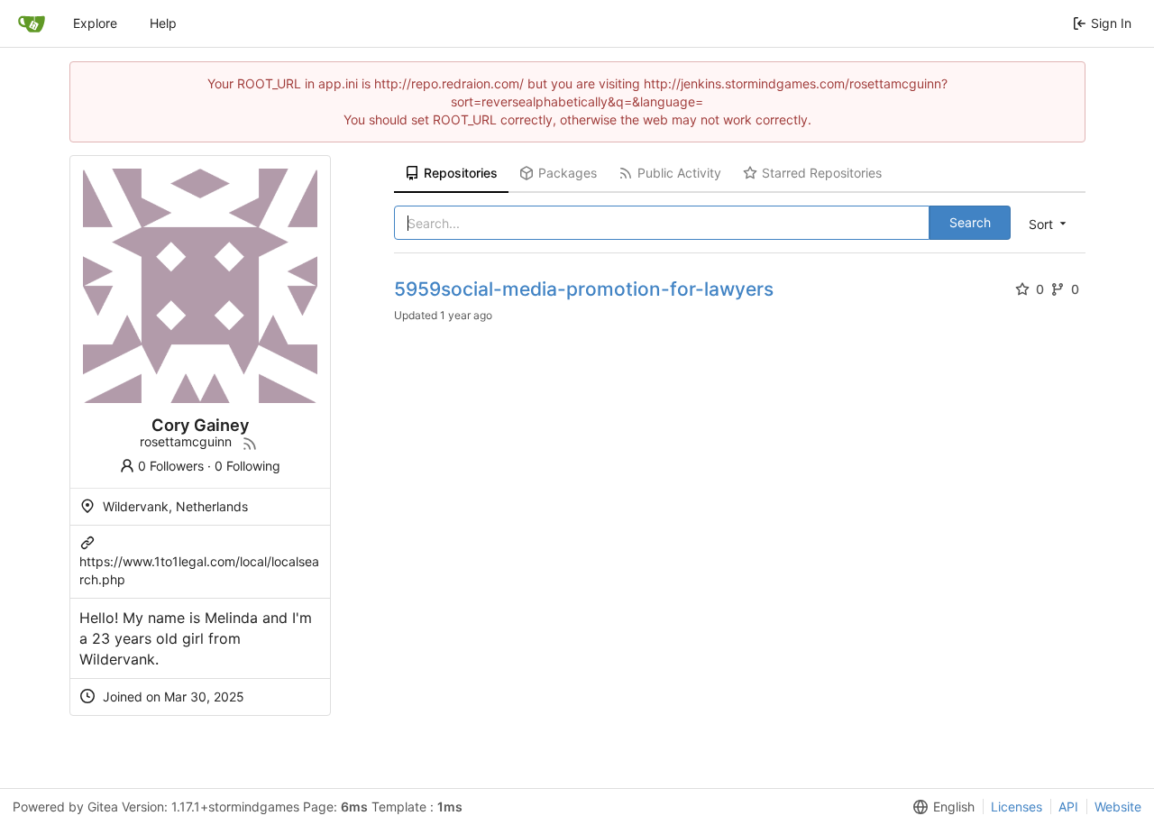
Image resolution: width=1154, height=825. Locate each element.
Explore (95, 23)
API (1068, 806)
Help (163, 23)
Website (1117, 806)
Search (970, 222)
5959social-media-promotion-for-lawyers (584, 289)
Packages (567, 172)
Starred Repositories (822, 172)
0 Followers (171, 465)
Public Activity (679, 172)
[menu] (1049, 223)
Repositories (461, 172)
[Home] (31, 23)
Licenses (1016, 806)
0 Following (247, 465)
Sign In (1111, 23)
